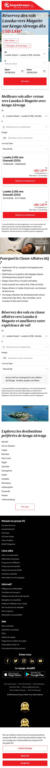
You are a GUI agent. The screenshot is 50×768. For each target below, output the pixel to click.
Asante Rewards (8, 529)
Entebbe (5, 479)
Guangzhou (7, 470)
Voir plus (25, 507)
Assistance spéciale (9, 574)
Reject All (25, 756)
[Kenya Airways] (7, 661)
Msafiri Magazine (8, 544)
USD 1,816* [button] (12, 31)
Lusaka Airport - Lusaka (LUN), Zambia (22, 55)
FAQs (4, 633)
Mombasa (6, 483)
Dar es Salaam (8, 446)
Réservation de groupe (10, 559)
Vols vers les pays (10, 684)
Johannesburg (8, 499)
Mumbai (5, 454)
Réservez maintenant (25, 181)
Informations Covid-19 (10, 645)
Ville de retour (11, 64)
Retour (29, 70)
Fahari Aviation (7, 540)
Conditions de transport (11, 592)
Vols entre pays (38, 684)
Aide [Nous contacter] (10, 630)
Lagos (4, 450)
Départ (7, 70)
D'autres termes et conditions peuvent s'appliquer (26, 231)
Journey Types (7, 143)
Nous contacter (8, 626)
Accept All (25, 763)
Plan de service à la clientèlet (12, 607)
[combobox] (25, 116)
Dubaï (4, 475)
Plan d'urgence (7, 611)
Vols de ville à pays (34, 690)
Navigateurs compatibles (11, 600)
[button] (17, 46)
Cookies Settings (25, 748)
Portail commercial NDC (11, 566)
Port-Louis (6, 458)
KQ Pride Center (8, 537)
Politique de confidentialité (12, 589)
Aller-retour (10, 40)
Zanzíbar (5, 466)
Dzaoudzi (6, 491)
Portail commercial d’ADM (12, 570)
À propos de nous (8, 525)
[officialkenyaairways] (24, 661)
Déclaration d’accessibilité (12, 615)
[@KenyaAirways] (16, 661)
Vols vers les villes (24, 684)
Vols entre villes (14, 687)
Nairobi (5, 442)
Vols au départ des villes (30, 687)
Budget (4, 132)
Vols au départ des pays (17, 690)
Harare (5, 495)
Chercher (25, 81)
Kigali (4, 462)
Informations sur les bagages (13, 578)
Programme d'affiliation (11, 563)
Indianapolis (7, 487)
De (6, 52)
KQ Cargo (5, 533)
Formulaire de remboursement (13, 648)
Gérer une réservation (10, 555)
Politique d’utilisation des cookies (14, 604)
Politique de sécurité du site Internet (15, 596)
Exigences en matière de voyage (14, 641)
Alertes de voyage (8, 637)
